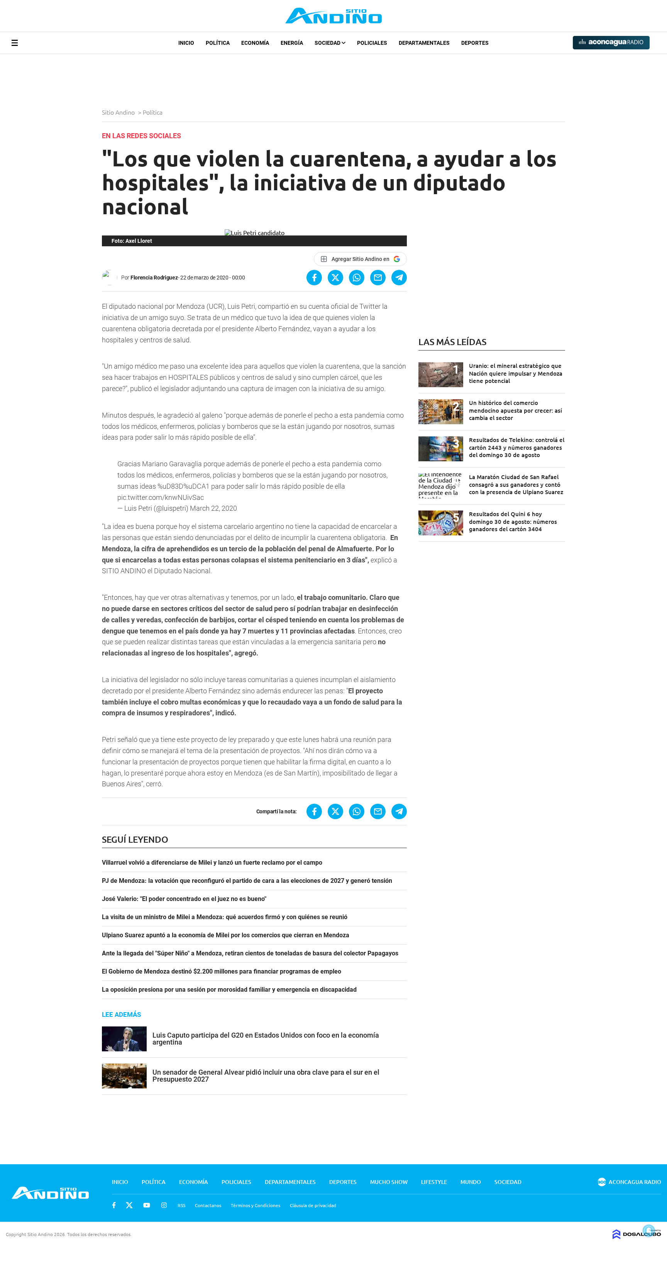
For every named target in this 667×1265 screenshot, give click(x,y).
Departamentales (424, 43)
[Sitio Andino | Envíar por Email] (378, 277)
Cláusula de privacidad (313, 1205)
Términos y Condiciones (255, 1205)
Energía (292, 43)
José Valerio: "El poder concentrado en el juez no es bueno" (184, 899)
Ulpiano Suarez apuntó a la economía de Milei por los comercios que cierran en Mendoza (225, 935)
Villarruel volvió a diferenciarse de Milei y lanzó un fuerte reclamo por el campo (212, 863)
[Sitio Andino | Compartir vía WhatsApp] (356, 277)
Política (218, 43)
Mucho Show (389, 1181)
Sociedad (328, 43)
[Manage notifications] (649, 1230)
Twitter (129, 1205)
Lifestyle (434, 1181)
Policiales (372, 43)
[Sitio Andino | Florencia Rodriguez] (111, 277)
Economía (255, 43)
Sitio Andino (119, 112)
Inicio (186, 43)
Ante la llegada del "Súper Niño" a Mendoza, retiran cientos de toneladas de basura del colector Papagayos (250, 953)
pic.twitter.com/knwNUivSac (160, 497)
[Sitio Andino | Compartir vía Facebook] (314, 277)
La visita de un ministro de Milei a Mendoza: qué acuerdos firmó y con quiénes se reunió (224, 917)
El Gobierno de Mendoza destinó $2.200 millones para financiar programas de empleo (221, 972)
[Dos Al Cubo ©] (637, 1236)
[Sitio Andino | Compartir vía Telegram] (399, 277)
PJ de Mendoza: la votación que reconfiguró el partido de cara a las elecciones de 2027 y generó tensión (247, 881)
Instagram (164, 1205)
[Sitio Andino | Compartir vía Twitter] (335, 277)
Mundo (470, 1181)
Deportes (475, 43)
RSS (181, 1205)
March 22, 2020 (213, 508)
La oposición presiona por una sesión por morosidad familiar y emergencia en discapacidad (229, 990)
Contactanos (208, 1205)
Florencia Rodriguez (154, 277)
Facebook (114, 1205)
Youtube (147, 1205)
